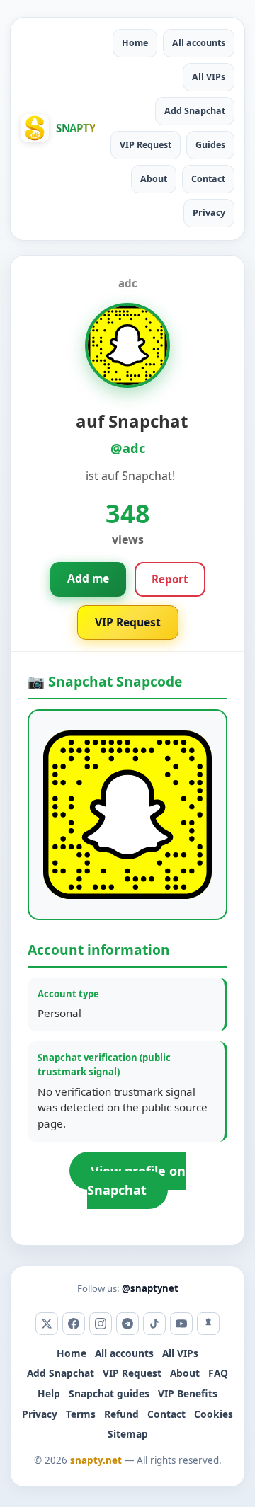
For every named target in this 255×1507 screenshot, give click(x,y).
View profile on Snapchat (136, 1180)
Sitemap (128, 1433)
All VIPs (208, 77)
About (153, 179)
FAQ (218, 1373)
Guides (210, 145)
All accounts (198, 43)
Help (49, 1393)
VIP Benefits (187, 1393)
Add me (88, 578)
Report (170, 579)
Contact (208, 179)
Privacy (209, 213)
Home (135, 43)
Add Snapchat (194, 111)
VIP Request (145, 145)
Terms (81, 1414)
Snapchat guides (109, 1393)
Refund (121, 1414)
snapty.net (96, 1460)
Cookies (213, 1414)
